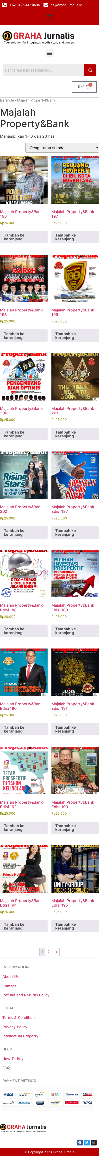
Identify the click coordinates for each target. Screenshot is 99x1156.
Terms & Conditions (19, 1017)
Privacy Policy (14, 1027)
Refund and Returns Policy (26, 995)
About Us (10, 976)
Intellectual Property (20, 1036)
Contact (9, 986)
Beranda (7, 100)
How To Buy (13, 1058)
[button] (50, 17)
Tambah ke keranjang (14, 237)
